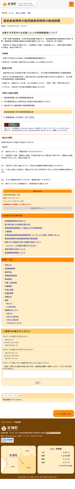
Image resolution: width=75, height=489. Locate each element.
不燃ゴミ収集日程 (12, 320)
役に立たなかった (12, 345)
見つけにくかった (12, 358)
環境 (6, 300)
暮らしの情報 (20, 13)
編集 (21, 395)
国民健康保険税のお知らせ (15, 221)
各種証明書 (9, 293)
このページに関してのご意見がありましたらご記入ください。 (27, 363)
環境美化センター (12, 310)
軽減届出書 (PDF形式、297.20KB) (20, 117)
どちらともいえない (12, 342)
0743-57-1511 (11, 436)
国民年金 (8, 272)
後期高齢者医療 (11, 275)
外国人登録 (9, 289)
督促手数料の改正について (15, 249)
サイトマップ (7, 422)
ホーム (11, 13)
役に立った (9, 340)
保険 (29, 13)
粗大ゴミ (9, 303)
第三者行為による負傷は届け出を (18, 224)
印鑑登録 (8, 286)
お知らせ (8, 265)
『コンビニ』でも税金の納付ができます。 (21, 245)
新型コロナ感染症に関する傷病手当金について (23, 242)
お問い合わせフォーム (37, 208)
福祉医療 (8, 279)
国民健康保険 (10, 268)
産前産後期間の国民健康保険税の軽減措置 (21, 238)
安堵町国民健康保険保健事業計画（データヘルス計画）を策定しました (32, 235)
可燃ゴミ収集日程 (12, 316)
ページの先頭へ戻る (63, 414)
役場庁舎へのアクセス (53, 433)
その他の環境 (11, 306)
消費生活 (8, 296)
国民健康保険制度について (15, 252)
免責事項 (18, 422)
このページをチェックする (10, 395)
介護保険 (8, 231)
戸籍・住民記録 (11, 282)
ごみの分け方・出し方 (14, 323)
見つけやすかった (12, 353)
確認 (37, 383)
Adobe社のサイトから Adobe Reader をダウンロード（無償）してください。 (40, 130)
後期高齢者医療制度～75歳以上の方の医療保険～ (24, 228)
